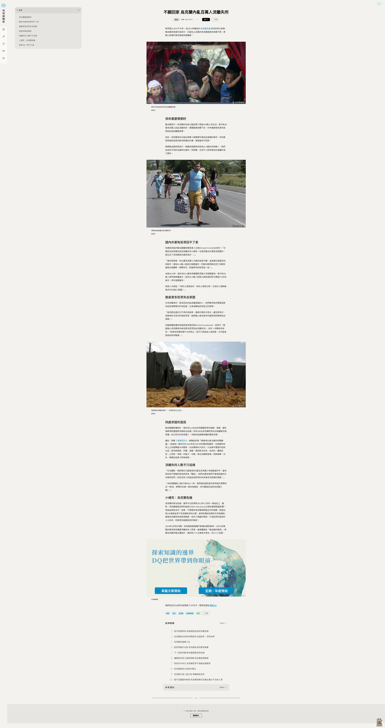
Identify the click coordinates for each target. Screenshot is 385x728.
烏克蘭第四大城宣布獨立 (185, 668)
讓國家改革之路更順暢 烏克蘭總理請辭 (191, 658)
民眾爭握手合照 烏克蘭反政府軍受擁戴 (191, 647)
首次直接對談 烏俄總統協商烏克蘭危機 (191, 631)
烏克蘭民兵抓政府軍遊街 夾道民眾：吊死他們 (194, 636)
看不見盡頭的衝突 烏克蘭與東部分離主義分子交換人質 (198, 679)
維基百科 (182, 440)
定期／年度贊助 (216, 590)
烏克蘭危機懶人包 (182, 641)
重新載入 (196, 715)
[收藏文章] (197, 19)
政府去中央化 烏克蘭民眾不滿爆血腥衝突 (192, 663)
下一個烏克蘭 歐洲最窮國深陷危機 (189, 652)
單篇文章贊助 (171, 590)
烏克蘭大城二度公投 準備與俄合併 (189, 674)
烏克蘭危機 (206, 28)
